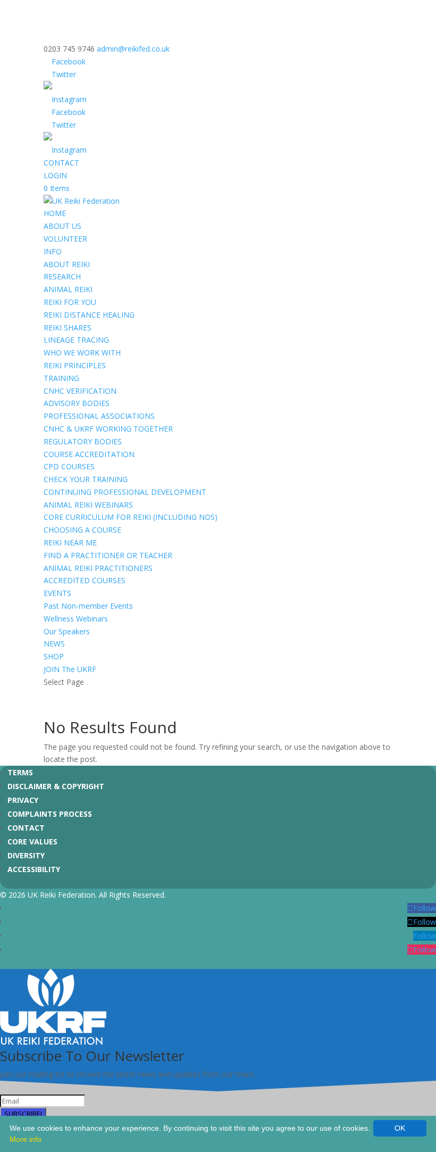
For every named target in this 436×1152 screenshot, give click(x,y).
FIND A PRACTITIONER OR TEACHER (108, 555)
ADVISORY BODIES (77, 403)
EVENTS (57, 593)
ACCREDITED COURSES (84, 580)
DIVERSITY (26, 855)
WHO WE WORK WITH (82, 352)
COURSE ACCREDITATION (89, 454)
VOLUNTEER (65, 239)
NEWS (54, 644)
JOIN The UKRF (70, 669)
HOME (55, 213)
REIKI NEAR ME (70, 542)
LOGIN (55, 175)
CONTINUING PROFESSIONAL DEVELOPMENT (125, 492)
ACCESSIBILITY (33, 869)
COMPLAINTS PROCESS (49, 814)
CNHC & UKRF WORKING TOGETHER (108, 429)
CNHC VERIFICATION (80, 391)
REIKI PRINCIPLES (75, 365)
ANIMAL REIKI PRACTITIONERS (98, 568)
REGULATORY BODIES (83, 441)
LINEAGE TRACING (76, 340)
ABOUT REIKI (67, 264)
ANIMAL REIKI (68, 289)
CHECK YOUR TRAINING (86, 479)
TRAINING (61, 378)
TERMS (20, 772)
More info (25, 1139)
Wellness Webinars (76, 619)
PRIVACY (22, 800)
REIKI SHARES (67, 327)
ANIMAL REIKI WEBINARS (88, 505)
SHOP (54, 656)
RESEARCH (62, 276)
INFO (53, 251)
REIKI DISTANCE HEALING (89, 315)
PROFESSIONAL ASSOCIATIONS (99, 416)
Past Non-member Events (88, 606)
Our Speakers (67, 631)
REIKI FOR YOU (70, 302)
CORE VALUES (32, 841)
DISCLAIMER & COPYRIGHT (55, 786)
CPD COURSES (69, 466)
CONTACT (61, 163)
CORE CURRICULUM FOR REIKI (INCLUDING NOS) (130, 517)
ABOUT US (62, 226)
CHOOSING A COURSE (82, 530)
